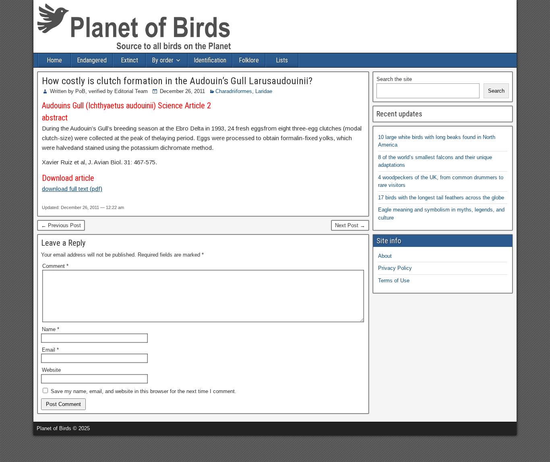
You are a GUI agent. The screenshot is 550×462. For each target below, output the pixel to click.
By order (163, 60)
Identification (210, 60)
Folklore (249, 60)
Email (50, 350)
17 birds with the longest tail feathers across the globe (441, 198)
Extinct (129, 60)
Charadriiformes (233, 91)
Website (51, 370)
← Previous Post (61, 225)
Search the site (394, 79)
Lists (282, 60)
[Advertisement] (94, 447)
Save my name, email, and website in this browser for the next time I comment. (143, 391)
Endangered (92, 60)
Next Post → (350, 225)
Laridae (263, 91)
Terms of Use (393, 281)
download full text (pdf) (72, 188)
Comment (55, 266)
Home (54, 60)
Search (496, 91)
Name (50, 329)
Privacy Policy (395, 268)
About (385, 256)
